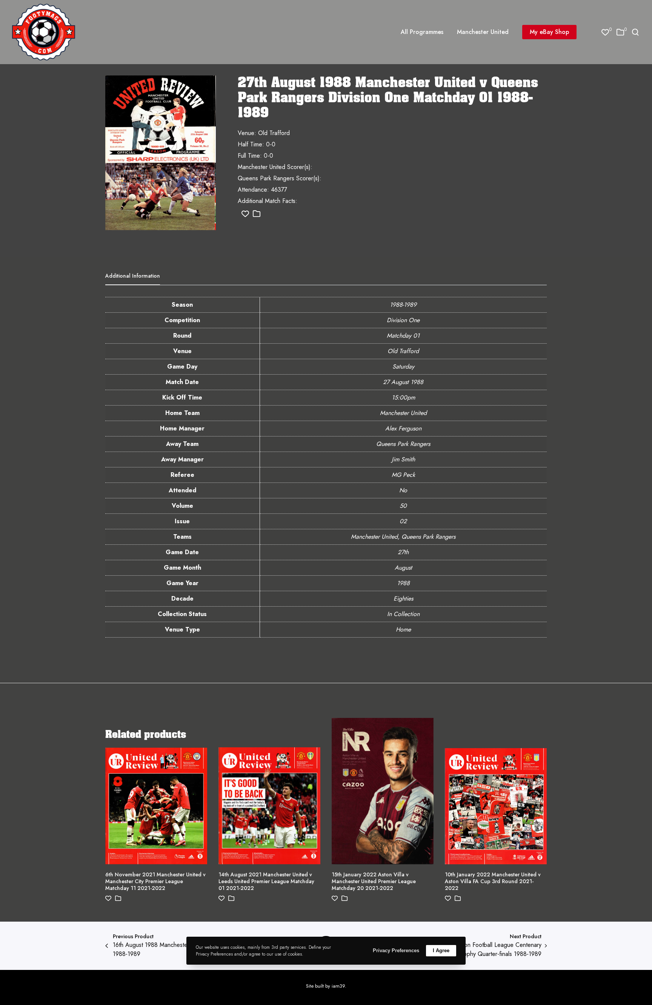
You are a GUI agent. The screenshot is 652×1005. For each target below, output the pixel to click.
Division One (403, 320)
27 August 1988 (403, 382)
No (403, 490)
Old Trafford (403, 351)
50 (403, 505)
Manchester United (403, 413)
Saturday (403, 366)
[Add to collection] (256, 214)
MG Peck (403, 474)
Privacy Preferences (396, 950)
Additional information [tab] (132, 276)
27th (403, 552)
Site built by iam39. (326, 986)
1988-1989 (403, 304)
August (403, 567)
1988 (403, 583)
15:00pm (403, 397)
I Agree (441, 950)
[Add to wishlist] (245, 214)
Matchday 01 (403, 335)
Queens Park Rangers (403, 443)
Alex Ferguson (403, 428)
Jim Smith (403, 459)
